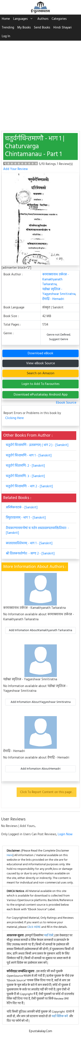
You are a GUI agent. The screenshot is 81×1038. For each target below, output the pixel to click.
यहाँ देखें (49, 935)
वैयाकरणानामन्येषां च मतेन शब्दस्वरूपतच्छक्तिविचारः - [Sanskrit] (37, 531)
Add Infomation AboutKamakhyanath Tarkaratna (40, 630)
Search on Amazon (40, 373)
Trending (8, 27)
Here (10, 855)
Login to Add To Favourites (40, 384)
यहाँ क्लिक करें (60, 1016)
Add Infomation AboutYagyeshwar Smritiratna (41, 702)
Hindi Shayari (62, 27)
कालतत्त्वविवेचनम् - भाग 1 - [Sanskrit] (29, 543)
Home (6, 19)
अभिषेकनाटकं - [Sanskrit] (22, 507)
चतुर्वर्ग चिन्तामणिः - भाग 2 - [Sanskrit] (29, 486)
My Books (24, 27)
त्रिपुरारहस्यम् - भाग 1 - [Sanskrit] (26, 517)
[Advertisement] (40, 83)
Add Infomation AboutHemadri (40, 768)
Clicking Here (14, 418)
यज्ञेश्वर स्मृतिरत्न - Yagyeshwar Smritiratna (58, 292)
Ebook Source (66, 403)
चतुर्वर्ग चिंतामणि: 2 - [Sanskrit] (25, 465)
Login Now (65, 834)
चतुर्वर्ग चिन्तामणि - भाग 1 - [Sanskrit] (29, 455)
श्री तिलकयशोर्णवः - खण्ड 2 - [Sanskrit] (30, 553)
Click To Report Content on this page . (46, 792)
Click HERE (34, 927)
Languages (20, 19)
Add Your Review (15, 169)
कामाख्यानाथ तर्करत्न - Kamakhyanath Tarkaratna (55, 279)
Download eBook (40, 353)
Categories (59, 19)
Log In (6, 36)
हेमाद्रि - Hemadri (53, 299)
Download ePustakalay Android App (41, 395)
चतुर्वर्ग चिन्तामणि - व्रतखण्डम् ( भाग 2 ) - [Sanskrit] (37, 445)
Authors (42, 19)
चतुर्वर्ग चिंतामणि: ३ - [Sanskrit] (25, 476)
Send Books (42, 27)
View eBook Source (40, 363)
